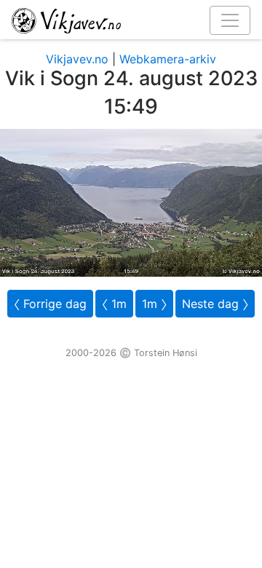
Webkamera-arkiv (167, 59)
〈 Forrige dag (50, 303)
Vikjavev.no (77, 59)
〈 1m (114, 303)
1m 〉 (154, 303)
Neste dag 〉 (215, 303)
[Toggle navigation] (230, 20)
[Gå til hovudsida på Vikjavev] (125, 19)
